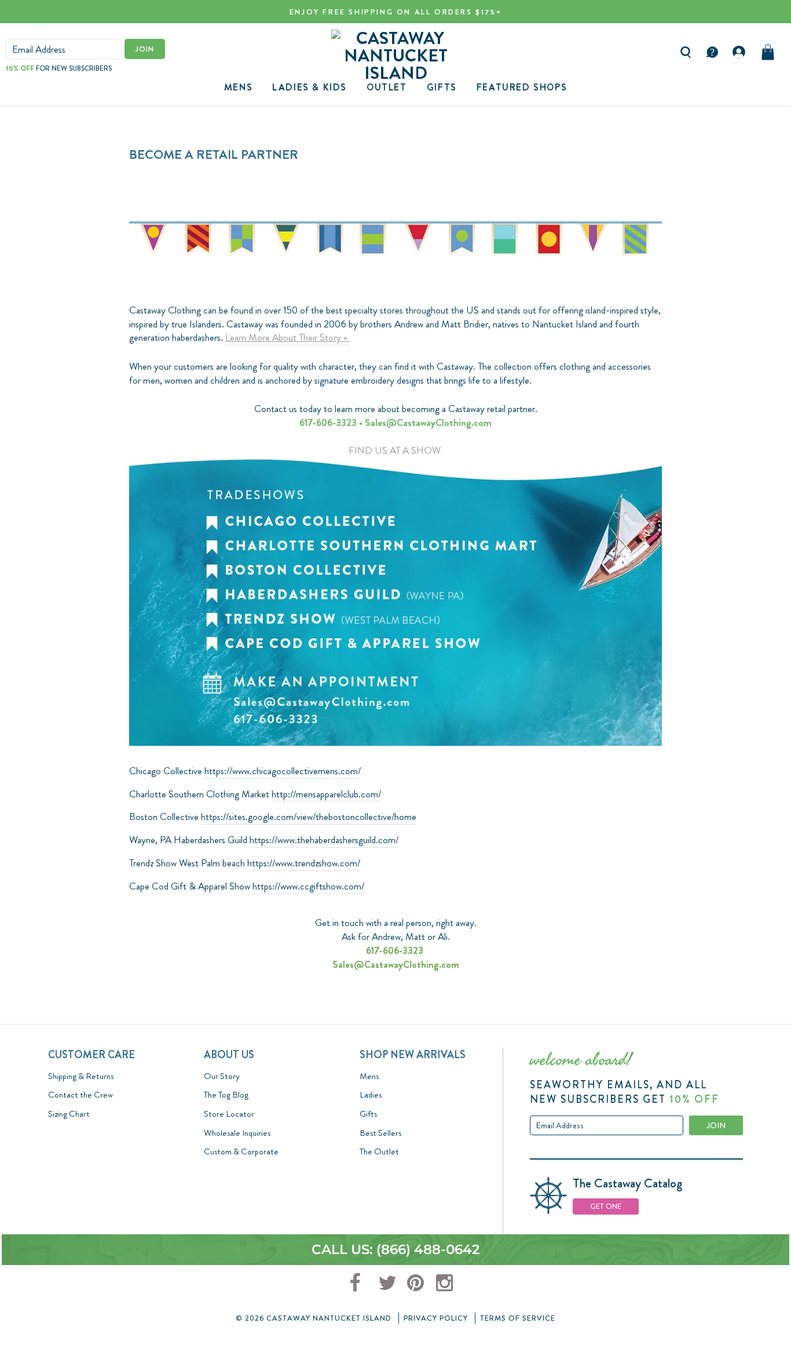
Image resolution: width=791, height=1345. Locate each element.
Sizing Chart (69, 1113)
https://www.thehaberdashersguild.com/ (324, 840)
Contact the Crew (80, 1094)
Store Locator (229, 1113)
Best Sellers (380, 1133)
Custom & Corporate (241, 1151)
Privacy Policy (436, 1318)
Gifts (368, 1113)
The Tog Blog (226, 1094)
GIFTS (442, 87)
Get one (605, 1206)
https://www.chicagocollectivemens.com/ (282, 771)
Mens (238, 87)
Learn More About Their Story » (287, 337)
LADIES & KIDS (309, 87)
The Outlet (379, 1151)
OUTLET (387, 87)
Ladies (371, 1094)
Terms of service (517, 1318)
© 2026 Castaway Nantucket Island (313, 1318)
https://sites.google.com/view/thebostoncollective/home (308, 816)
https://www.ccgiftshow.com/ (308, 886)
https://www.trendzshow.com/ (303, 863)
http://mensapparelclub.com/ (326, 794)
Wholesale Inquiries (237, 1133)
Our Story (222, 1076)
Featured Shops (522, 87)
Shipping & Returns (80, 1076)
